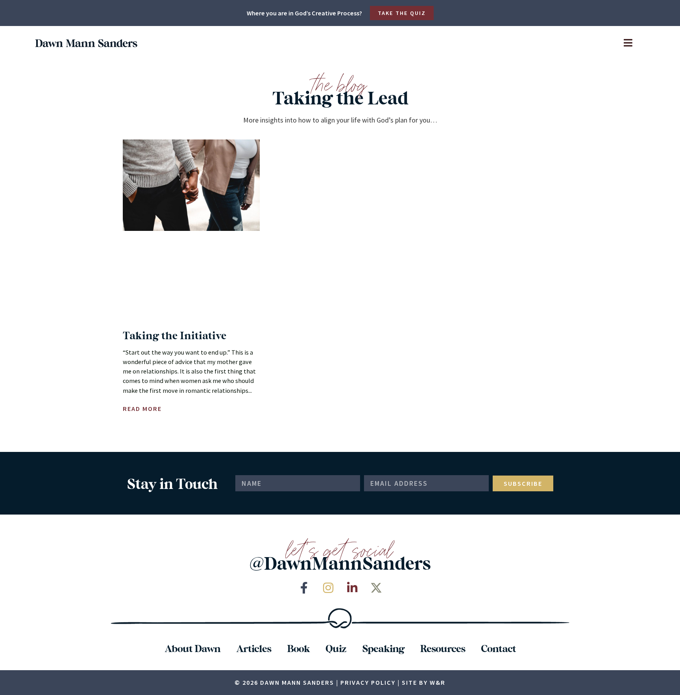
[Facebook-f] (304, 588)
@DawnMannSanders (340, 562)
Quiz (335, 648)
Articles (253, 648)
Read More (142, 409)
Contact (498, 648)
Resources (442, 648)
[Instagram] (328, 588)
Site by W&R (423, 682)
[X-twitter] (376, 588)
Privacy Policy (367, 682)
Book (298, 648)
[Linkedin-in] (352, 588)
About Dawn (192, 648)
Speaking (383, 648)
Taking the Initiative (174, 335)
